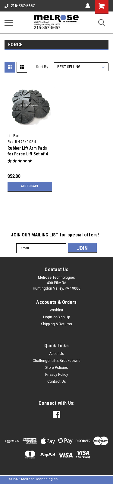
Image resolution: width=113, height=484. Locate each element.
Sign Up (64, 317)
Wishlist (56, 310)
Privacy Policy (56, 374)
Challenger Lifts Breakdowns (56, 361)
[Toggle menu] (9, 22)
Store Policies (56, 367)
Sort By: (42, 66)
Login (47, 317)
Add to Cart (29, 186)
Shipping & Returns (56, 324)
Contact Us (56, 381)
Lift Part (13, 136)
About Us (56, 354)
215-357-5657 (23, 5)
